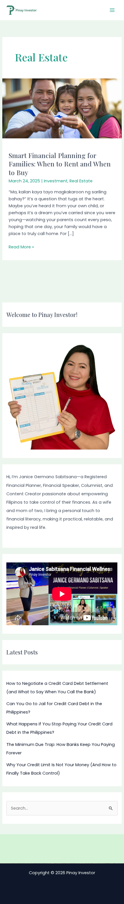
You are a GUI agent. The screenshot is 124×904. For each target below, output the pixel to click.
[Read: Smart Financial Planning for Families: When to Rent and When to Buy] (62, 108)
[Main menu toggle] (112, 10)
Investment (55, 181)
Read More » (21, 246)
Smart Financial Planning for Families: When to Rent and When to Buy (60, 164)
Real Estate (81, 181)
